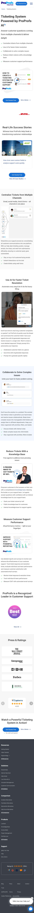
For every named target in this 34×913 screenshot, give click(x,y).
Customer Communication (8, 785)
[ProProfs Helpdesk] (7, 3)
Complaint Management (7, 782)
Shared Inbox (4, 769)
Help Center (4, 776)
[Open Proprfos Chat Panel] (30, 909)
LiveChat (3, 823)
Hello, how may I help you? (21, 901)
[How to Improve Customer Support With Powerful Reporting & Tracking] (17, 543)
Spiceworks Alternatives (7, 806)
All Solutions (4, 789)
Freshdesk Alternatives (7, 803)
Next (30, 154)
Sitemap (12, 905)
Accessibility (16, 896)
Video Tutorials (5, 752)
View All (16, 627)
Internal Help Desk (6, 773)
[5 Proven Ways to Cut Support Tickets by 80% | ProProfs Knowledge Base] (17, 474)
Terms (11, 892)
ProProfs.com (4, 836)
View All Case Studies (16, 179)
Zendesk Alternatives (6, 800)
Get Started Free (21, 3)
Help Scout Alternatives (7, 809)
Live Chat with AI (5, 779)
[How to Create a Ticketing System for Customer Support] (17, 80)
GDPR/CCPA (4, 892)
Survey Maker (4, 830)
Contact (27, 883)
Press (10, 883)
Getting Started (5, 749)
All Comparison (5, 812)
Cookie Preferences (6, 896)
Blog (2, 883)
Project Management (6, 833)
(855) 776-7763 (5, 850)
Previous (3, 154)
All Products (4, 839)
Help (2, 853)
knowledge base (20, 490)
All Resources (4, 758)
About (18, 883)
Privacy (19, 892)
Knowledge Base (5, 826)
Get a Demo (24, 100)
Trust (2, 888)
